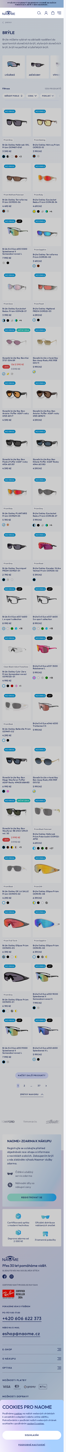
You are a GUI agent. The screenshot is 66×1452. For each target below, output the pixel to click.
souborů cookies (35, 1423)
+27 (51, 848)
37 (39, 1085)
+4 (51, 211)
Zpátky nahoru (29, 1094)
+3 (20, 156)
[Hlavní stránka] (8, 13)
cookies (18, 1413)
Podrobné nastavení (31, 1445)
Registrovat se (31, 1197)
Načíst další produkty (31, 1075)
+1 (20, 685)
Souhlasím (32, 1435)
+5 (20, 847)
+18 (20, 628)
